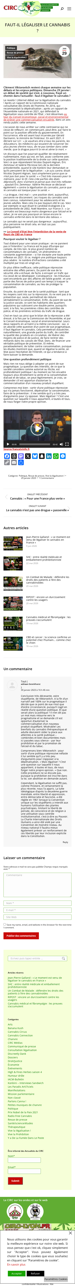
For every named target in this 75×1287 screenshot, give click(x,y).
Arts (10, 1024)
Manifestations (16, 1090)
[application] (37, 428)
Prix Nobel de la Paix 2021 (23, 1112)
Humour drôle (16, 1075)
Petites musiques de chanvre (25, 1105)
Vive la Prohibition (18, 1134)
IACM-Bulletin (16, 1079)
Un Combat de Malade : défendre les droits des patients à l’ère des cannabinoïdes (47, 580)
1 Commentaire (46, 478)
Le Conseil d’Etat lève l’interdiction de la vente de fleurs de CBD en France (34, 233)
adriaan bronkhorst (30, 684)
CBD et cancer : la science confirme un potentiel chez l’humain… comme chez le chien (48, 640)
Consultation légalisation (22, 1050)
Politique (11, 48)
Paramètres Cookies (56, 1279)
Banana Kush (15, 1028)
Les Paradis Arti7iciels (20, 1086)
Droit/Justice (15, 1061)
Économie (13, 1064)
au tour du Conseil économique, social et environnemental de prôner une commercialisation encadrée (35, 116)
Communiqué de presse (22, 1046)
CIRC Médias (15, 1042)
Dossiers (13, 1057)
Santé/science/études (20, 1123)
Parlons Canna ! (17, 1101)
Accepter (17, 1273)
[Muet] (61, 444)
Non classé (14, 1097)
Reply (65, 842)
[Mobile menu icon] (69, 8)
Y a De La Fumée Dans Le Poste (26, 1138)
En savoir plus (16, 1264)
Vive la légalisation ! (17, 57)
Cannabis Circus (17, 1031)
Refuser (35, 1273)
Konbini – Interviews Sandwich (26, 1083)
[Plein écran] (67, 444)
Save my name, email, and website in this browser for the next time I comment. (37, 926)
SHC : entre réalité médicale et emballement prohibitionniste (44, 558)
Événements (15, 1068)
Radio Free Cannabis (20, 1116)
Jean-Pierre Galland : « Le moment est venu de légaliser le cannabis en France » (48, 540)
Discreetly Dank (17, 1053)
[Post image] (13, 543)
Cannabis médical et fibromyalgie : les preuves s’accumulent (48, 618)
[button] (37, 429)
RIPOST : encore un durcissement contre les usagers (45, 598)
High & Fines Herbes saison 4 (25, 1072)
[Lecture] (8, 444)
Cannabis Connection (20, 1035)
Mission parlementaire (21, 1094)
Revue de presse (15, 53)
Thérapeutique (16, 1127)
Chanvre (13, 1039)
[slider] (34, 444)
